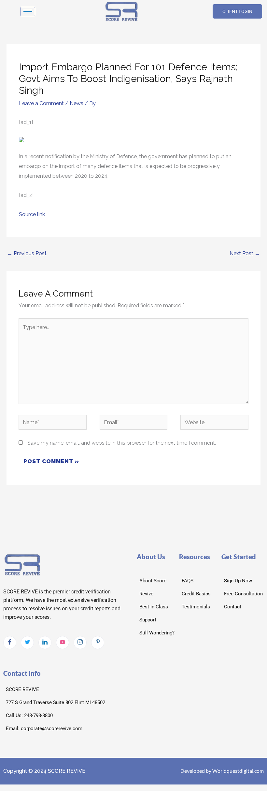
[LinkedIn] (44, 642)
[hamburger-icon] (28, 11)
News (76, 103)
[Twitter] (27, 642)
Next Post (245, 253)
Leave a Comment (41, 103)
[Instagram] (80, 642)
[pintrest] (97, 642)
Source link (32, 214)
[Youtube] (62, 642)
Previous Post (27, 253)
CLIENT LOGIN (237, 11)
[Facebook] (9, 642)
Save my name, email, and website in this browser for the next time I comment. (121, 443)
